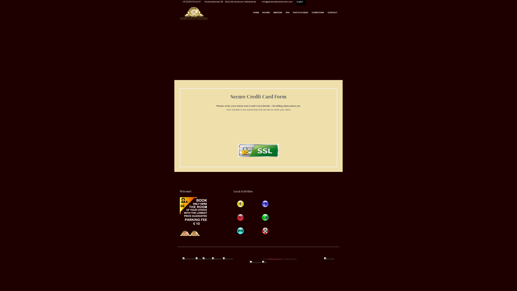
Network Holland (275, 259)
